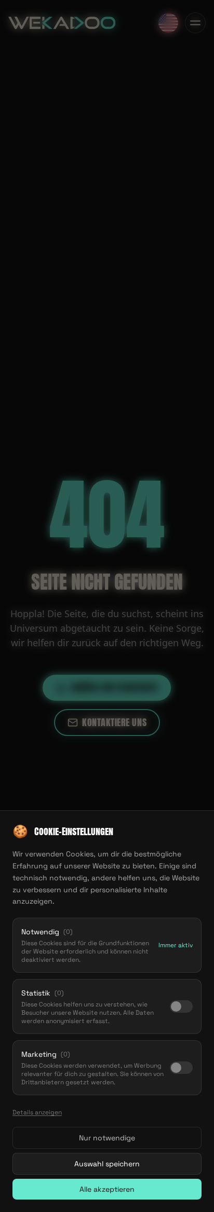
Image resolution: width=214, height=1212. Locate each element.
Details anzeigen (37, 1112)
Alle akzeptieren (107, 1189)
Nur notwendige (107, 1137)
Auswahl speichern (107, 1163)
